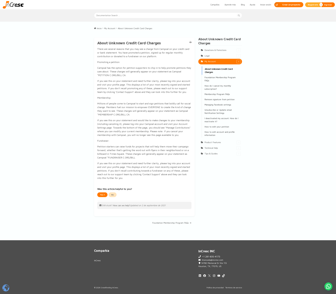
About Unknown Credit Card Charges (219, 70)
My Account (210, 61)
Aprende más (230, 5)
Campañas (214, 5)
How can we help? (121, 205)
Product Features (212, 142)
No (112, 195)
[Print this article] (190, 42)
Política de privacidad (215, 288)
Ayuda (252, 5)
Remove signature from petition (219, 99)
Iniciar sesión (265, 5)
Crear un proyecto (291, 5)
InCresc (97, 260)
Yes (102, 195)
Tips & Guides (211, 153)
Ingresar (328, 5)
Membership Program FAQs (217, 94)
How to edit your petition (216, 126)
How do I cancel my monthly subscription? (217, 87)
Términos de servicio (233, 288)
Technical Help (211, 148)
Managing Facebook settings (217, 104)
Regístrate (313, 5)
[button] (328, 286)
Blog (243, 5)
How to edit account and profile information (219, 133)
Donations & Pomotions (215, 50)
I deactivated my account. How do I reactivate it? (221, 120)
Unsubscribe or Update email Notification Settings (218, 111)
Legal (206, 56)
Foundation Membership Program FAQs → (171, 223)
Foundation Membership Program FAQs (220, 79)
